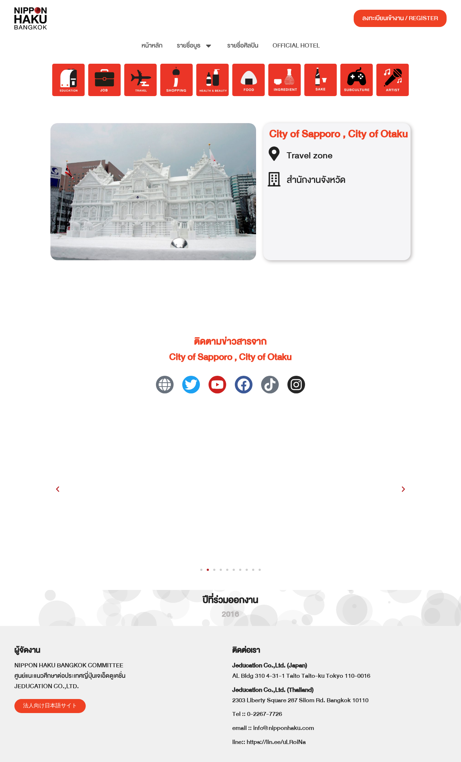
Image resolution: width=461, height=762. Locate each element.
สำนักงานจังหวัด (316, 180)
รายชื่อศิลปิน (242, 45)
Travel (299, 155)
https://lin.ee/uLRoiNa (276, 742)
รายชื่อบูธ (189, 45)
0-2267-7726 (264, 714)
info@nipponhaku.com (283, 728)
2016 (230, 614)
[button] (57, 489)
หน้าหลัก (152, 45)
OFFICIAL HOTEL (296, 45)
